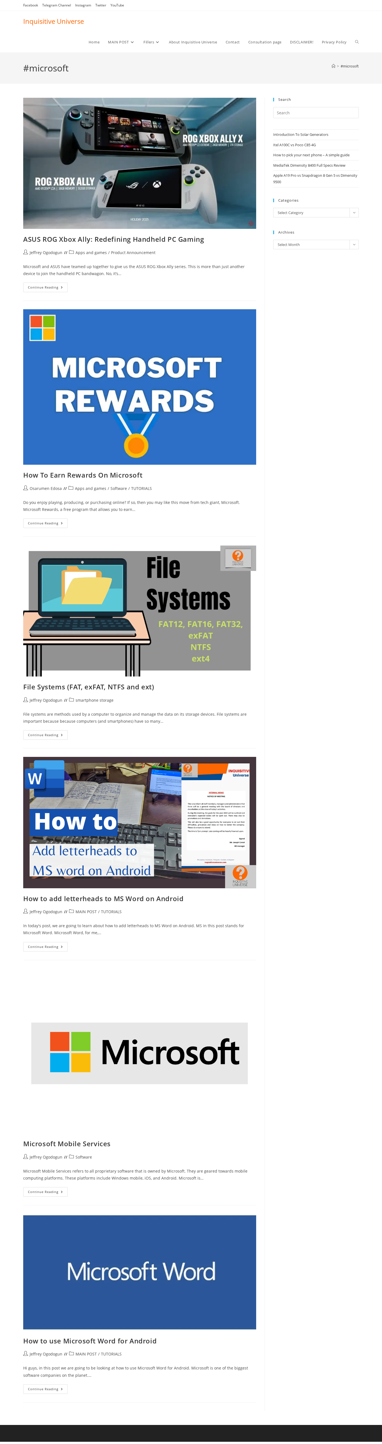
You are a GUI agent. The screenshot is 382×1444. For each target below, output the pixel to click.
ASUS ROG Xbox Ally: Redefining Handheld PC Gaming (113, 239)
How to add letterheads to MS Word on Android (103, 898)
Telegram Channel (56, 5)
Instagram (83, 5)
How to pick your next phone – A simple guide (311, 154)
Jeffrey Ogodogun (46, 252)
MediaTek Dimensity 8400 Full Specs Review (309, 165)
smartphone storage (95, 700)
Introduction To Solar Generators (300, 134)
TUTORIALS (141, 488)
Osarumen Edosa (46, 488)
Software (118, 488)
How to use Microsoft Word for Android (90, 1340)
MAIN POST (86, 911)
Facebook (30, 5)
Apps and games (91, 252)
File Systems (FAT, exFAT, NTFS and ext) (88, 686)
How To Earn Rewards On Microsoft (82, 475)
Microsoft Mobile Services (67, 1143)
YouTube (117, 5)
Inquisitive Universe (53, 21)
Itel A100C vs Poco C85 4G (294, 144)
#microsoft (350, 66)
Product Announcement (133, 252)
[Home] (333, 66)
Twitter (100, 5)
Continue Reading (48, 288)
